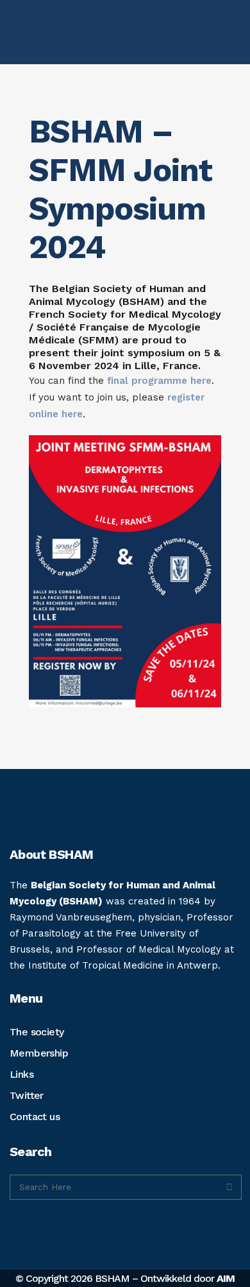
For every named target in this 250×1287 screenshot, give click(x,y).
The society (36, 1032)
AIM (226, 1278)
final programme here (159, 380)
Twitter (27, 1095)
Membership (39, 1053)
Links (21, 1074)
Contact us (35, 1116)
